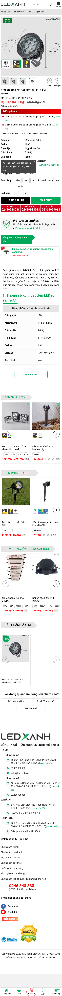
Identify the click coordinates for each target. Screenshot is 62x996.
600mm (37, 455)
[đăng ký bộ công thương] (9, 940)
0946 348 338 (21, 886)
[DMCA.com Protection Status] (28, 934)
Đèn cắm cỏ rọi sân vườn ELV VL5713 (45, 523)
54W (24, 455)
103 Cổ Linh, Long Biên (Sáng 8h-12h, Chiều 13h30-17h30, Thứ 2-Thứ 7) (33, 762)
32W (18, 455)
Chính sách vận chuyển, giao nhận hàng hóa (23, 879)
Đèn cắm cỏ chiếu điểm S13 (14, 523)
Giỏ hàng (56, 992)
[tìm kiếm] (51, 5)
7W (10, 530)
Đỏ (57, 180)
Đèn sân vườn (19, 12)
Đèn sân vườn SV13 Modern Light (42, 448)
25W (11, 455)
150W (19, 606)
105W (36, 606)
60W (5, 606)
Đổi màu (19, 186)
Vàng (18, 180)
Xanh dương (47, 180)
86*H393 (37, 530)
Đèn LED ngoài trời (36, 12)
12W (5, 455)
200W (27, 606)
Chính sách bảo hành (11, 852)
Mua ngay (46, 199)
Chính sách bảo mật (11, 863)
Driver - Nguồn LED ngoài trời (27, 549)
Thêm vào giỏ (15, 199)
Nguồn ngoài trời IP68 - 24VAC (44, 599)
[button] (56, 46)
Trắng (26, 180)
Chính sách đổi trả (10, 847)
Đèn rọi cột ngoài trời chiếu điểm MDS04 (12, 681)
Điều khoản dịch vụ (10, 857)
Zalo (43, 994)
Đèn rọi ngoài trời (18, 473)
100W (12, 606)
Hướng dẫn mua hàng (12, 868)
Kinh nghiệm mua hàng (13, 873)
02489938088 (10, 209)
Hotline (31, 993)
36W (32, 173)
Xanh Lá (35, 180)
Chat (19, 994)
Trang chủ (6, 994)
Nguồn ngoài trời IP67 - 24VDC (14, 599)
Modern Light (31, 953)
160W (43, 606)
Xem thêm (30, 374)
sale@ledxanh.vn (20, 773)
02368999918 (51, 209)
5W (4, 530)
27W (25, 173)
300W (58, 606)
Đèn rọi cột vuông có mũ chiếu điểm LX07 (14, 448)
